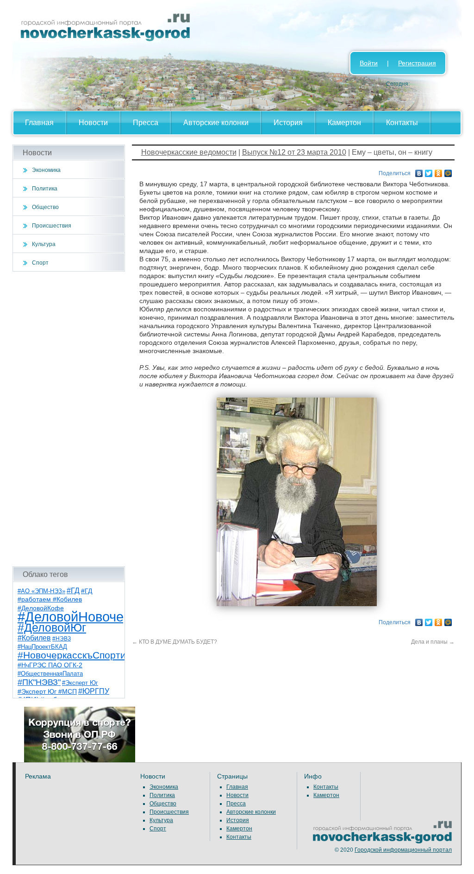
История (288, 123)
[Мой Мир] (448, 171)
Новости (93, 123)
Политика (44, 188)
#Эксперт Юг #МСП (47, 691)
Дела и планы (433, 642)
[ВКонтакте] (419, 171)
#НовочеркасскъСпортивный (83, 655)
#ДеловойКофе (41, 608)
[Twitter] (429, 171)
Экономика (46, 170)
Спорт (40, 263)
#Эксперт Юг (80, 682)
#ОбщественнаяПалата (50, 674)
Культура (44, 244)
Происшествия (51, 225)
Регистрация (417, 63)
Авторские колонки (216, 123)
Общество (45, 207)
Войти (369, 63)
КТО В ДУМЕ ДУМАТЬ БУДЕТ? (174, 642)
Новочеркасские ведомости (189, 152)
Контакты (402, 123)
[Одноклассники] (438, 171)
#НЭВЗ (61, 638)
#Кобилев (34, 638)
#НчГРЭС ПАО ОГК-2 (50, 665)
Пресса (145, 123)
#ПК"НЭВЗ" (39, 682)
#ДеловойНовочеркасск (91, 616)
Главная (39, 123)
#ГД (73, 591)
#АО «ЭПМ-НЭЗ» (41, 591)
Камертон (344, 123)
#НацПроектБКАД (42, 646)
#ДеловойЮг (52, 627)
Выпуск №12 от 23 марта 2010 (294, 152)
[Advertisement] (68, 419)
